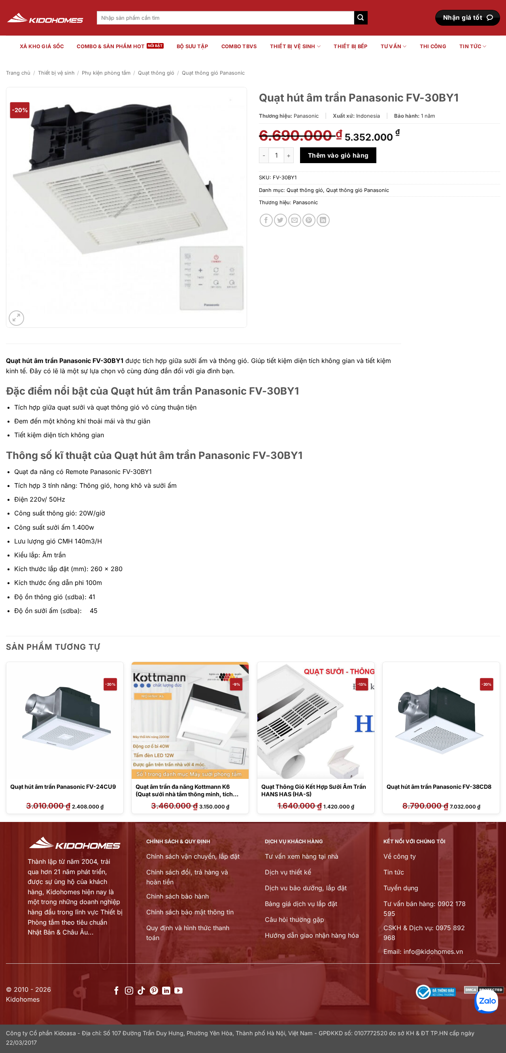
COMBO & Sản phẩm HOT (111, 46)
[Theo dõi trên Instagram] (129, 991)
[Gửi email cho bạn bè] (294, 220)
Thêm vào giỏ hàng (338, 155)
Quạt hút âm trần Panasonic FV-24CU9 (63, 786)
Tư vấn (391, 46)
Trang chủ (18, 73)
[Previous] (6, 741)
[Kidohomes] (45, 17)
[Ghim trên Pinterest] (308, 220)
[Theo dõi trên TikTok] (141, 991)
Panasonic (305, 202)
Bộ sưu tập (192, 46)
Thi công (433, 46)
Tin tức (470, 46)
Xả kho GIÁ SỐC (42, 46)
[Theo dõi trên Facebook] (116, 991)
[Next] (500, 741)
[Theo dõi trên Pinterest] (154, 991)
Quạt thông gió (156, 73)
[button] (16, 318)
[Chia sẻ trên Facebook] (266, 220)
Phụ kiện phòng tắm (106, 73)
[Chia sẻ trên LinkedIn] (323, 220)
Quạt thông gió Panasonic (213, 73)
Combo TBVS (239, 46)
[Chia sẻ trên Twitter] (280, 220)
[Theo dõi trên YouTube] (178, 991)
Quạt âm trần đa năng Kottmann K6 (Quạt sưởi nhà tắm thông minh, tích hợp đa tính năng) (184, 794)
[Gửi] (361, 17)
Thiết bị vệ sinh (292, 46)
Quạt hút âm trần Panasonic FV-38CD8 (439, 786)
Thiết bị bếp (350, 46)
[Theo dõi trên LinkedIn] (166, 991)
